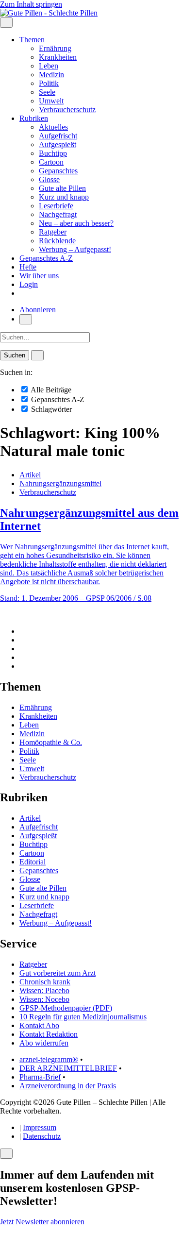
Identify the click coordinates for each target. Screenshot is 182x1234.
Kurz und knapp (64, 197)
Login (28, 284)
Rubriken (33, 118)
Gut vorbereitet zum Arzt (57, 973)
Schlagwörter (50, 409)
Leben (48, 66)
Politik (49, 83)
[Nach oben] (3, 614)
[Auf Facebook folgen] (22, 631)
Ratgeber (52, 232)
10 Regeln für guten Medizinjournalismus (83, 1017)
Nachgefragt (58, 214)
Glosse (49, 179)
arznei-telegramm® (48, 1059)
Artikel (30, 475)
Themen (32, 39)
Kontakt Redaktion (48, 1034)
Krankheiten (58, 57)
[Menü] (6, 22)
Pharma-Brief (40, 1077)
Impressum (39, 1127)
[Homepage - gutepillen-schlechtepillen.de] (49, 13)
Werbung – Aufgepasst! (75, 249)
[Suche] (25, 319)
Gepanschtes (58, 171)
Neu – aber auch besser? (76, 223)
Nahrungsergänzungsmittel (60, 483)
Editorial (32, 862)
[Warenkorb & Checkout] (22, 293)
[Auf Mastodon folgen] (22, 640)
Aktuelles (53, 127)
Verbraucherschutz (67, 109)
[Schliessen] (6, 1154)
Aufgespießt (57, 144)
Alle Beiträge (50, 390)
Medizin (51, 74)
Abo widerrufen (43, 1043)
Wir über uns (39, 275)
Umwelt (51, 101)
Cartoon (51, 162)
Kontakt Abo (39, 1025)
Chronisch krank (44, 982)
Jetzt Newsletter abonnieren (42, 1221)
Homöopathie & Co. (50, 742)
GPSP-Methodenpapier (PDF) (65, 1008)
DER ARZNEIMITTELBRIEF (68, 1068)
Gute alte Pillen (62, 188)
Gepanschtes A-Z (46, 258)
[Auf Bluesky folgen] (22, 648)
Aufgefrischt (58, 136)
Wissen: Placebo (44, 990)
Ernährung (55, 48)
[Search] (37, 355)
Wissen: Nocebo (44, 999)
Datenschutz (42, 1136)
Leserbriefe (56, 206)
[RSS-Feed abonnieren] (22, 666)
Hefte (27, 267)
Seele (47, 92)
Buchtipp (53, 153)
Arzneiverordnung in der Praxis (67, 1086)
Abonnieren (37, 309)
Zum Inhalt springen (31, 4)
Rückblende (57, 241)
